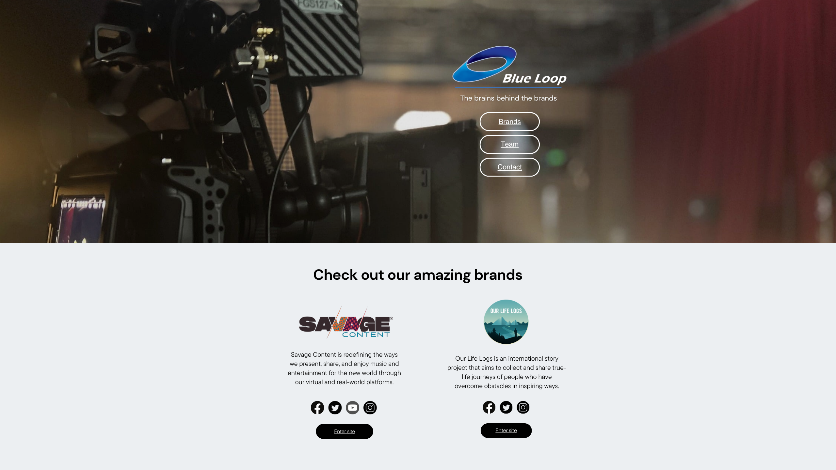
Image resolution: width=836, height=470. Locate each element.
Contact (510, 167)
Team (510, 144)
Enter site (506, 430)
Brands (510, 121)
